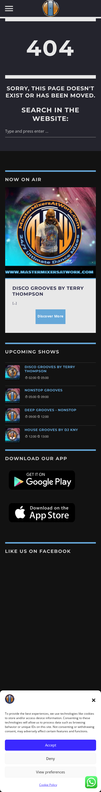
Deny (50, 758)
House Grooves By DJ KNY (51, 430)
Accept (50, 745)
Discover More (50, 316)
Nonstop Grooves (44, 390)
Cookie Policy (48, 785)
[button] (93, 700)
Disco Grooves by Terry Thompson (50, 369)
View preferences (50, 771)
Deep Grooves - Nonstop (50, 410)
